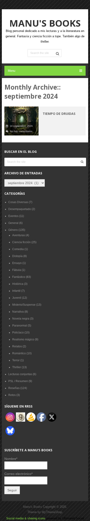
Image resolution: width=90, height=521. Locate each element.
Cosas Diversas (18, 202)
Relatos (17, 346)
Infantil (16, 290)
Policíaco (18, 332)
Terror (16, 360)
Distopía (17, 256)
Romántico (19, 353)
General (13, 223)
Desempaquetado (19, 209)
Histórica (17, 284)
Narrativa (18, 311)
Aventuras (18, 235)
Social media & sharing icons (26, 518)
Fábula (16, 270)
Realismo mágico (23, 339)
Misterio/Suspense (24, 304)
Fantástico (18, 277)
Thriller (16, 367)
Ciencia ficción (21, 242)
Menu (11, 70)
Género (13, 230)
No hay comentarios (21, 131)
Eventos (13, 216)
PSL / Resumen (18, 381)
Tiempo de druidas (59, 113)
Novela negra (20, 318)
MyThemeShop (52, 512)
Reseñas (14, 388)
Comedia (18, 249)
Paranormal (19, 325)
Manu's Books (45, 23)
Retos (12, 395)
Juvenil (16, 297)
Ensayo (17, 263)
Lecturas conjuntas (20, 374)
